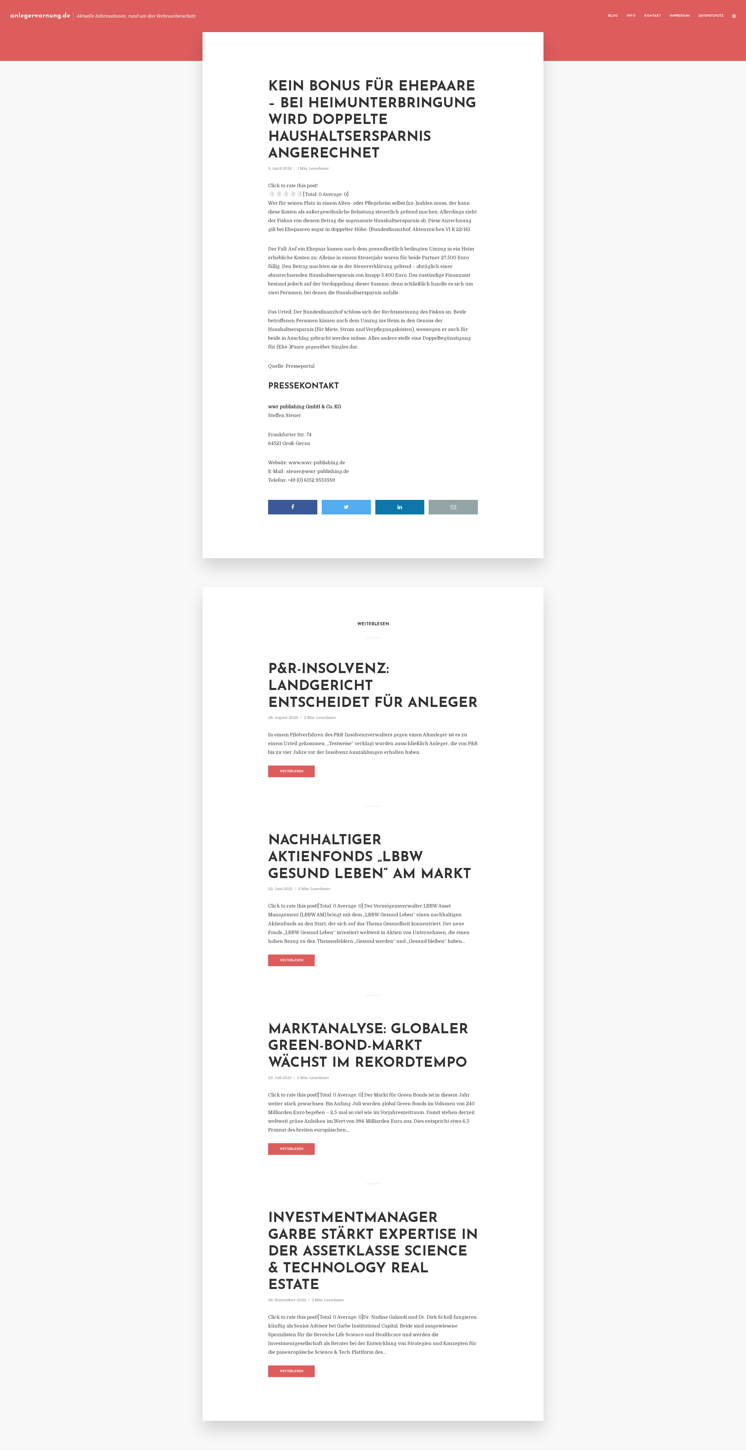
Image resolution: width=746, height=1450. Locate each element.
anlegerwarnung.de (40, 16)
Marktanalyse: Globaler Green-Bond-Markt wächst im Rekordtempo (368, 1046)
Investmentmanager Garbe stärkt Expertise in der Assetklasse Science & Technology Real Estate (373, 1252)
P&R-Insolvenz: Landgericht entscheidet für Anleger (373, 686)
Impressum (680, 15)
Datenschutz (711, 15)
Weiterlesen (291, 771)
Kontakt (652, 15)
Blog (613, 15)
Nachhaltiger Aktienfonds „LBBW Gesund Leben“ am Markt (369, 857)
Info (631, 15)
